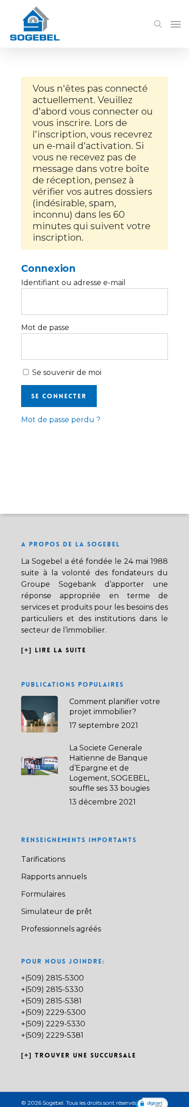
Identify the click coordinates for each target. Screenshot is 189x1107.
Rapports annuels (54, 876)
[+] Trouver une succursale (78, 1055)
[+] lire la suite (55, 650)
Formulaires (43, 894)
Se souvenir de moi (65, 372)
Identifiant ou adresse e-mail (73, 282)
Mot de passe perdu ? (60, 419)
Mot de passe (45, 327)
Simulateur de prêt (56, 911)
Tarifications (43, 859)
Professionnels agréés (61, 929)
